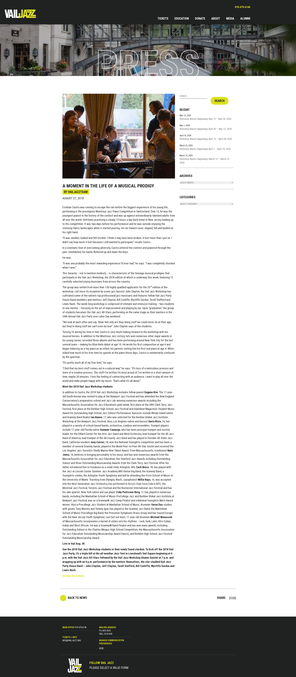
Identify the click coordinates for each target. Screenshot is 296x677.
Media (230, 18)
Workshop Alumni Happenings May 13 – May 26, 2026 (205, 118)
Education (182, 18)
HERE (101, 648)
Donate (200, 18)
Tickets (163, 18)
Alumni (245, 18)
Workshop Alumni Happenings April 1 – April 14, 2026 (205, 149)
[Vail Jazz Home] (24, 13)
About (215, 18)
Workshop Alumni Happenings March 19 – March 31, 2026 (205, 161)
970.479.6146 (242, 7)
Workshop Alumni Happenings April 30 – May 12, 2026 (206, 128)
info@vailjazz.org (71, 640)
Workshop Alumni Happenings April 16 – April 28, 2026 (206, 138)
